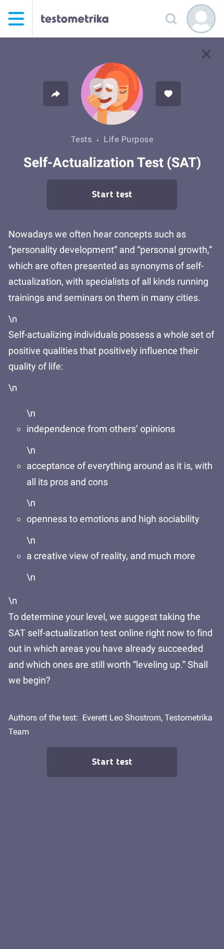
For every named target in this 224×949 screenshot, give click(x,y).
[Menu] (16, 19)
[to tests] (206, 54)
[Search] (170, 18)
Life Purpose (128, 139)
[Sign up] (201, 18)
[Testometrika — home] (74, 18)
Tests (81, 139)
